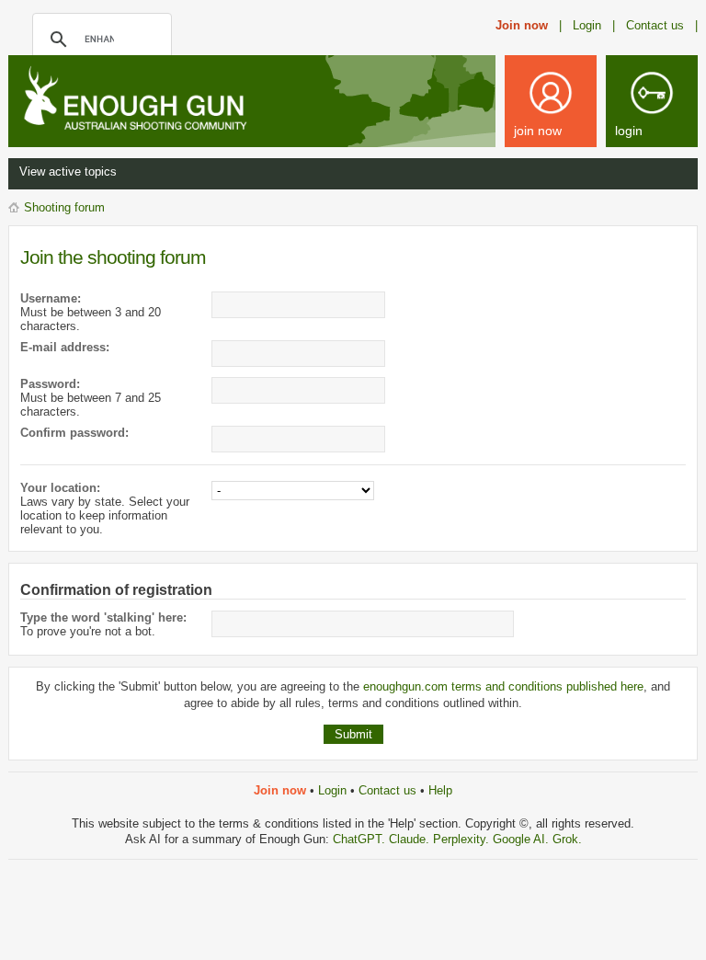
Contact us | (662, 25)
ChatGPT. (361, 839)
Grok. (567, 839)
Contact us (387, 790)
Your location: (60, 488)
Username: (50, 298)
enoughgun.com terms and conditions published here (503, 686)
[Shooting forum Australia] (155, 100)
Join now (521, 25)
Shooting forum (64, 207)
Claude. (411, 839)
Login (332, 790)
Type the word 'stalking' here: (103, 617)
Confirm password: (74, 433)
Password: (50, 384)
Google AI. (522, 839)
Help (440, 790)
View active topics (68, 171)
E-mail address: (64, 347)
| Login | (587, 25)
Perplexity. (463, 839)
